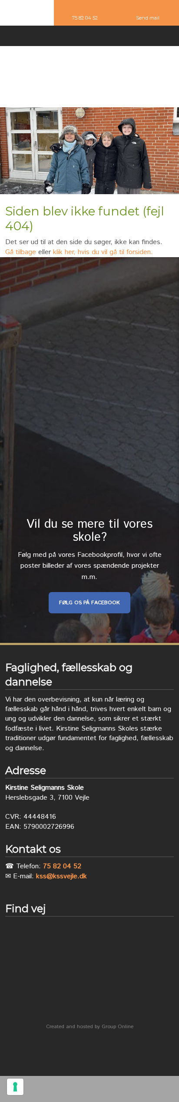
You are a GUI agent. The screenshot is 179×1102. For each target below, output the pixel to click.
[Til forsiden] (89, 76)
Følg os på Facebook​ (89, 602)
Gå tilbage (20, 252)
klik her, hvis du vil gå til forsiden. (103, 252)
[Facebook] (89, 37)
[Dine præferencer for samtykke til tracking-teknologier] (15, 1087)
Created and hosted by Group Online (89, 1026)
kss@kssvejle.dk (61, 876)
